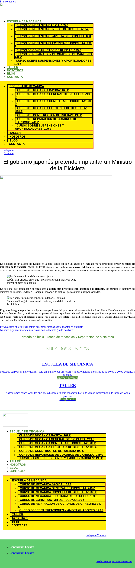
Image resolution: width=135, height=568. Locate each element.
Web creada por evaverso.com (114, 561)
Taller (12, 67)
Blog (11, 73)
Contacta (15, 76)
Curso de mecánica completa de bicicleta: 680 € (53, 38)
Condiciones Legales (22, 546)
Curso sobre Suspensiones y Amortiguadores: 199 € (53, 62)
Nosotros (15, 70)
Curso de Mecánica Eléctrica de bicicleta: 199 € (53, 45)
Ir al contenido (8, 1)
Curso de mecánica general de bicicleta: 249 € (52, 31)
